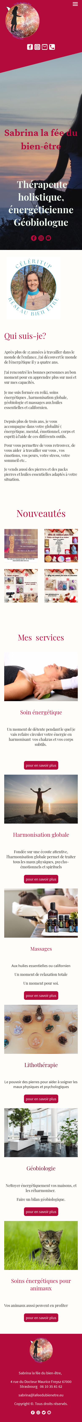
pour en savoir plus (41, 765)
